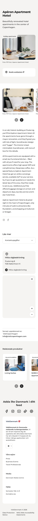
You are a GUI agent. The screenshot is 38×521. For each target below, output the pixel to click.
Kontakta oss (11, 494)
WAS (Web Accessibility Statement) (25, 514)
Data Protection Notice (9, 514)
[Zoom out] (31, 314)
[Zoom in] (31, 308)
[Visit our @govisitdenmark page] (25, 411)
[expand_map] (32, 279)
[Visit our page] (13, 411)
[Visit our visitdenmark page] (19, 411)
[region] (19, 296)
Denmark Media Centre (15, 478)
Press (8, 459)
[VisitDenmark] (13, 421)
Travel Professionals (13, 465)
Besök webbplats (15, 72)
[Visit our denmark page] (6, 411)
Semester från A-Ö (13, 491)
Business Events (12, 462)
